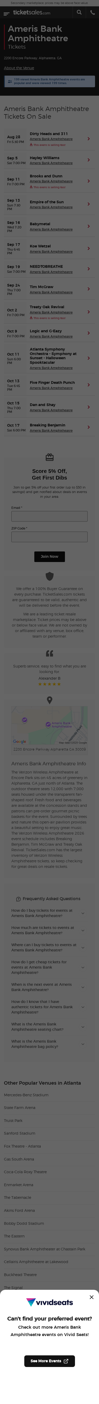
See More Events (46, 1361)
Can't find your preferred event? (49, 1319)
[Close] (91, 1297)
